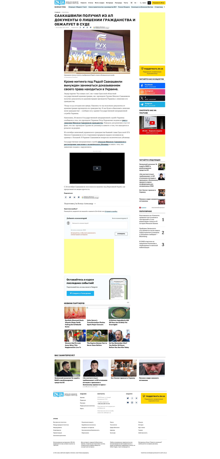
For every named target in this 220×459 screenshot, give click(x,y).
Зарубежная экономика (89, 425)
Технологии (113, 425)
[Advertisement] (89, 256)
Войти (144, 3)
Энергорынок (57, 430)
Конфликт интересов (88, 427)
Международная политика (61, 425)
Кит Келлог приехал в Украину (147, 191)
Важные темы (60, 7)
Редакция (83, 400)
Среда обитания (114, 427)
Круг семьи (141, 427)
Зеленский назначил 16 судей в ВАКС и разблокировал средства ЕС (148, 167)
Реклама (82, 403)
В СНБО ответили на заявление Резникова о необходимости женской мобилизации (148, 244)
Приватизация (57, 433)
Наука (112, 422)
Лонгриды (118, 3)
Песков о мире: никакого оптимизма (148, 200)
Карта (82, 408)
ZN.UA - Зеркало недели (152, 131)
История (140, 425)
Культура (112, 433)
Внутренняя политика (59, 422)
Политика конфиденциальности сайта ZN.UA (154, 452)
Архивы (82, 397)
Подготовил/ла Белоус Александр (78, 203)
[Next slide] (164, 7)
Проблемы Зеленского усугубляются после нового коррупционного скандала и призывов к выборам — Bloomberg (149, 232)
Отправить (121, 234)
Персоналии (85, 433)
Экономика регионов (59, 435)
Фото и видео (99, 3)
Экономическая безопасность (90, 430)
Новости (83, 3)
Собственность (142, 433)
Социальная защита (87, 422)
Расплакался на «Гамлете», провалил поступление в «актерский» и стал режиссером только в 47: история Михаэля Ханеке (149, 219)
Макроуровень (57, 427)
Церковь (112, 430)
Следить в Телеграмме (81, 293)
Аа (149, 2)
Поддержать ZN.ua (158, 2)
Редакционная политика (87, 406)
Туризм (140, 430)
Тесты (126, 3)
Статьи (90, 3)
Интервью (109, 3)
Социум (140, 422)
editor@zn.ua (107, 412)
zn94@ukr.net (101, 408)
